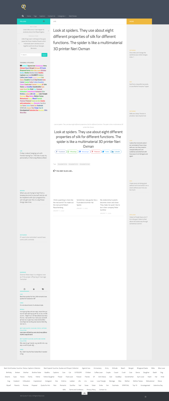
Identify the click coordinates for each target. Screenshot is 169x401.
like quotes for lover (85, 164)
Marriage (23, 96)
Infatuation (26, 381)
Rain (54, 385)
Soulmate (115, 385)
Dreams (7, 377)
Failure (22, 377)
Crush (124, 372)
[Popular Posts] (33, 289)
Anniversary (98, 368)
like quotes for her (62, 164)
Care (63, 372)
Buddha (47, 372)
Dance (138, 372)
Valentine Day (33, 110)
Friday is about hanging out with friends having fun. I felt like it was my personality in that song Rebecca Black (33, 155)
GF (94, 377)
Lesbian (72, 381)
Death (155, 372)
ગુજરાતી (24, 66)
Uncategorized (145, 385)
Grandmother (129, 377)
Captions (42, 16)
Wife (64, 390)
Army (107, 368)
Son (107, 385)
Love (21, 294)
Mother (127, 381)
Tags (35, 16)
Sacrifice (43, 103)
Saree (21, 303)
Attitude (22, 68)
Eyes (15, 377)
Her (28, 89)
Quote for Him (45, 385)
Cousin (116, 372)
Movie (160, 381)
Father (38, 377)
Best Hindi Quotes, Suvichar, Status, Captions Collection (22, 368)
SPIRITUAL (23, 108)
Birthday (43, 70)
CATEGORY (78, 372)
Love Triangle (101, 381)
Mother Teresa (138, 381)
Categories (61, 16)
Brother (25, 372)
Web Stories (73, 16)
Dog (161, 372)
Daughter (146, 372)
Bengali (22, 309)
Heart (149, 377)
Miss (27, 96)
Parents (16, 385)
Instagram (38, 91)
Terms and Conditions (76, 390)
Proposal (34, 385)
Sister (94, 385)
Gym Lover (132, 214)
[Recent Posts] (24, 289)
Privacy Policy (91, 390)
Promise (22, 101)
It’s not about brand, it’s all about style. (31, 305)
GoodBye (118, 377)
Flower (60, 377)
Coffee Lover (98, 372)
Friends (87, 377)
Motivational (150, 381)
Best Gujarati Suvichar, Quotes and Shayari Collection (61, 368)
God (130, 82)
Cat (70, 372)
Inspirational (38, 381)
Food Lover (69, 377)
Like (54, 21)
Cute (130, 372)
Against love (86, 368)
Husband (39, 89)
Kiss (56, 381)
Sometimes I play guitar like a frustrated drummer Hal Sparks (87, 202)
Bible (153, 368)
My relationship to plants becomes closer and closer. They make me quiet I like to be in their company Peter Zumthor (110, 205)
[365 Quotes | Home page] (23, 7)
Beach (27, 68)
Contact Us (51, 16)
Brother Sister (36, 372)
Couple (108, 372)
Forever (78, 377)
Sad (80, 385)
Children (88, 372)
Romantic (63, 385)
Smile (101, 385)
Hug (35, 89)
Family (27, 82)
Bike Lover (161, 368)
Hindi (162, 377)
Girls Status (102, 377)
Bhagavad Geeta (142, 368)
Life (79, 381)
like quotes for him (73, 164)
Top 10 (135, 385)
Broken (22, 190)
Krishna (63, 381)
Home (29, 16)
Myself (8, 385)
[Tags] (42, 289)
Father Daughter (49, 377)
